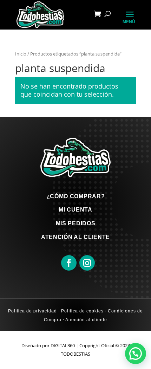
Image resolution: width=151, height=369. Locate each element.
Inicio (20, 54)
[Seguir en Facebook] (69, 263)
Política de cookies (82, 311)
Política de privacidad (32, 311)
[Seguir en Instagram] (87, 263)
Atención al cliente (85, 319)
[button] (135, 353)
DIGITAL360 (63, 345)
